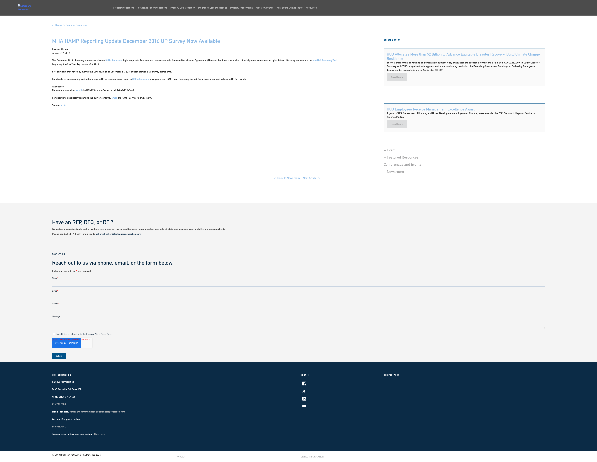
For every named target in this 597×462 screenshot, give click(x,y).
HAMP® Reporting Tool (325, 60)
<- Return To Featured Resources (69, 25)
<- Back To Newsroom (287, 178)
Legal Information (312, 456)
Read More (397, 77)
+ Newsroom (394, 171)
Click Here (99, 434)
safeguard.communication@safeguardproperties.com (97, 411)
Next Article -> (311, 178)
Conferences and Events (402, 164)
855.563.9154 (59, 426)
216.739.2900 (59, 404)
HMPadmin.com (113, 60)
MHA (63, 105)
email (79, 90)
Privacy (180, 456)
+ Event (390, 150)
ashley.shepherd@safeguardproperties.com (118, 233)
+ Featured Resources (401, 157)
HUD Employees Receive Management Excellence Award (431, 109)
